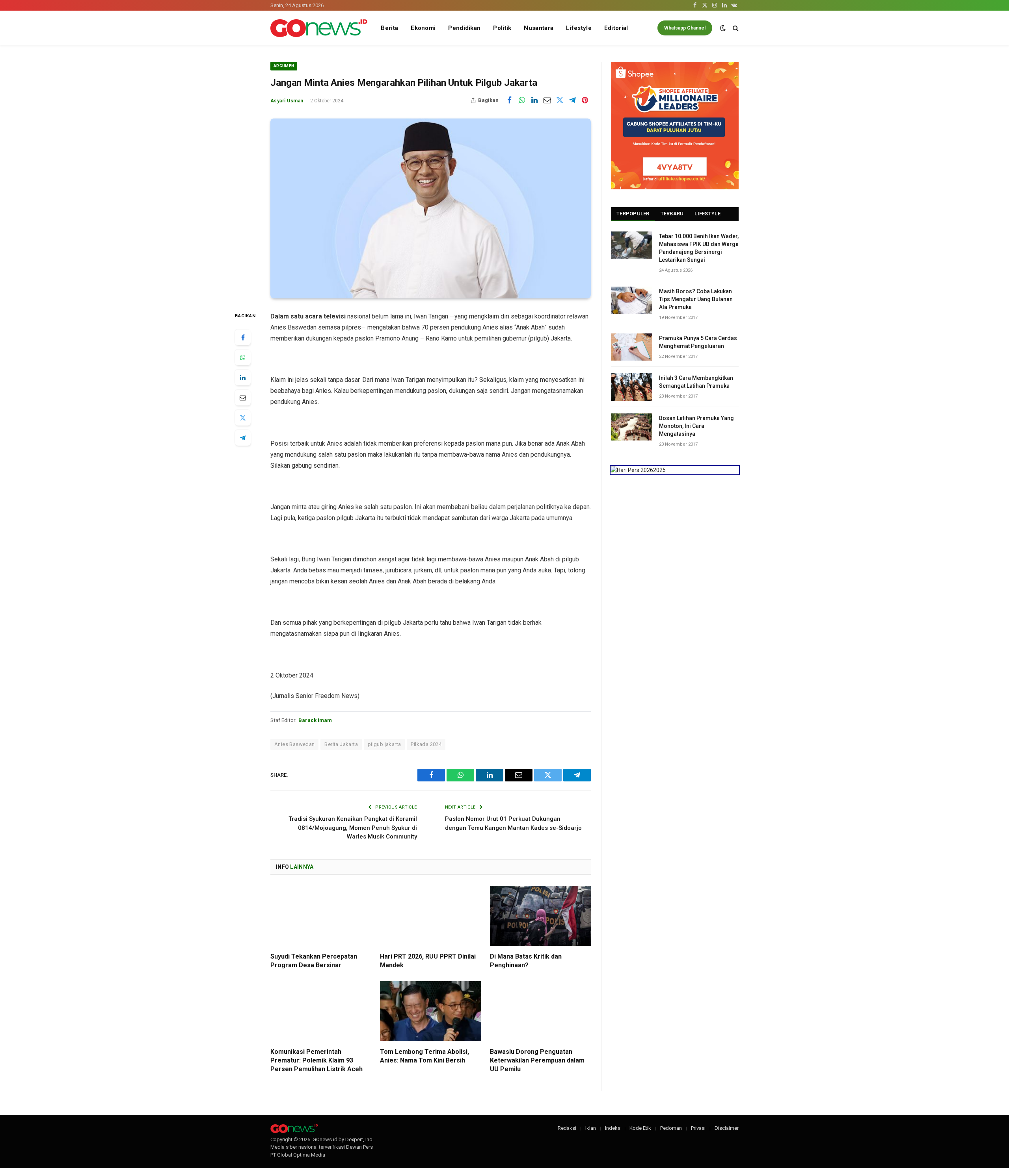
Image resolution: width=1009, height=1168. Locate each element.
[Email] (243, 397)
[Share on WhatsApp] (522, 100)
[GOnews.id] (318, 28)
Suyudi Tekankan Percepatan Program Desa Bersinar (313, 961)
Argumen (284, 66)
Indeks (612, 1128)
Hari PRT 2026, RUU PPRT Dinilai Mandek (428, 961)
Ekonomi (423, 27)
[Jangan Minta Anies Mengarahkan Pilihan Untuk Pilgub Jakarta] (430, 208)
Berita (389, 27)
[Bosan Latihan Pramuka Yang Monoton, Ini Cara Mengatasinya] (631, 427)
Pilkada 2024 (426, 744)
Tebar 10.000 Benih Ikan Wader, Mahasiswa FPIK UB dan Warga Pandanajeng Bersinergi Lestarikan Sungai (699, 248)
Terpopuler (633, 214)
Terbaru (672, 214)
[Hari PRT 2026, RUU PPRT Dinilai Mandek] (430, 916)
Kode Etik (640, 1128)
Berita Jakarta (340, 744)
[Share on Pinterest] (585, 100)
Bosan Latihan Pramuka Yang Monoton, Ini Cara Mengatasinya (696, 426)
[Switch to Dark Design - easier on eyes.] (723, 28)
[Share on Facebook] (509, 100)
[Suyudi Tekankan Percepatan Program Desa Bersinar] (320, 916)
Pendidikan (464, 27)
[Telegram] (243, 438)
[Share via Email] (547, 100)
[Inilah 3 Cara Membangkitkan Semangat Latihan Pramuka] (631, 386)
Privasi (698, 1128)
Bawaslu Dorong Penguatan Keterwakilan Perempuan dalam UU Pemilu (537, 1060)
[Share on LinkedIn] (534, 100)
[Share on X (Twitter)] (560, 100)
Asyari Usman (286, 101)
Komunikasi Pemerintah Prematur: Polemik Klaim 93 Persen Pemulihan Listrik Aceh (316, 1060)
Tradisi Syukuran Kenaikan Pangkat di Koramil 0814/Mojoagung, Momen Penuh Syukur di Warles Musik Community (353, 827)
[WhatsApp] (243, 357)
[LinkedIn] (243, 377)
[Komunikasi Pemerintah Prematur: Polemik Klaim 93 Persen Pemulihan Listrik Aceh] (320, 1011)
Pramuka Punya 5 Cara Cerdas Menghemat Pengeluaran (698, 342)
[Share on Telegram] (572, 100)
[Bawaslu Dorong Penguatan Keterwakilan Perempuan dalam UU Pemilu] (540, 1011)
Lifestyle (579, 27)
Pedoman (671, 1128)
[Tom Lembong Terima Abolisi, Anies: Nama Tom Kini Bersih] (430, 1011)
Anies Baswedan (294, 744)
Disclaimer (727, 1128)
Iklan (590, 1128)
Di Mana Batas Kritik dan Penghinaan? (526, 961)
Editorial (616, 27)
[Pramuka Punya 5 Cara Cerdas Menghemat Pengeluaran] (631, 347)
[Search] (735, 28)
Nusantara (538, 27)
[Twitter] (243, 418)
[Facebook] (243, 337)
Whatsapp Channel (685, 28)
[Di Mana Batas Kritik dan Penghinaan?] (540, 916)
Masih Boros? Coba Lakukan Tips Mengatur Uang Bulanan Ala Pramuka (696, 299)
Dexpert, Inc (358, 1139)
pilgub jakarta (384, 744)
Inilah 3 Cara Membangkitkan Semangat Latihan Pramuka (696, 382)
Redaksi (567, 1128)
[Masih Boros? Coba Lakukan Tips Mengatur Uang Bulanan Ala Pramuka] (631, 300)
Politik (502, 27)
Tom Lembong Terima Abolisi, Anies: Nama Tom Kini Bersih (424, 1056)
